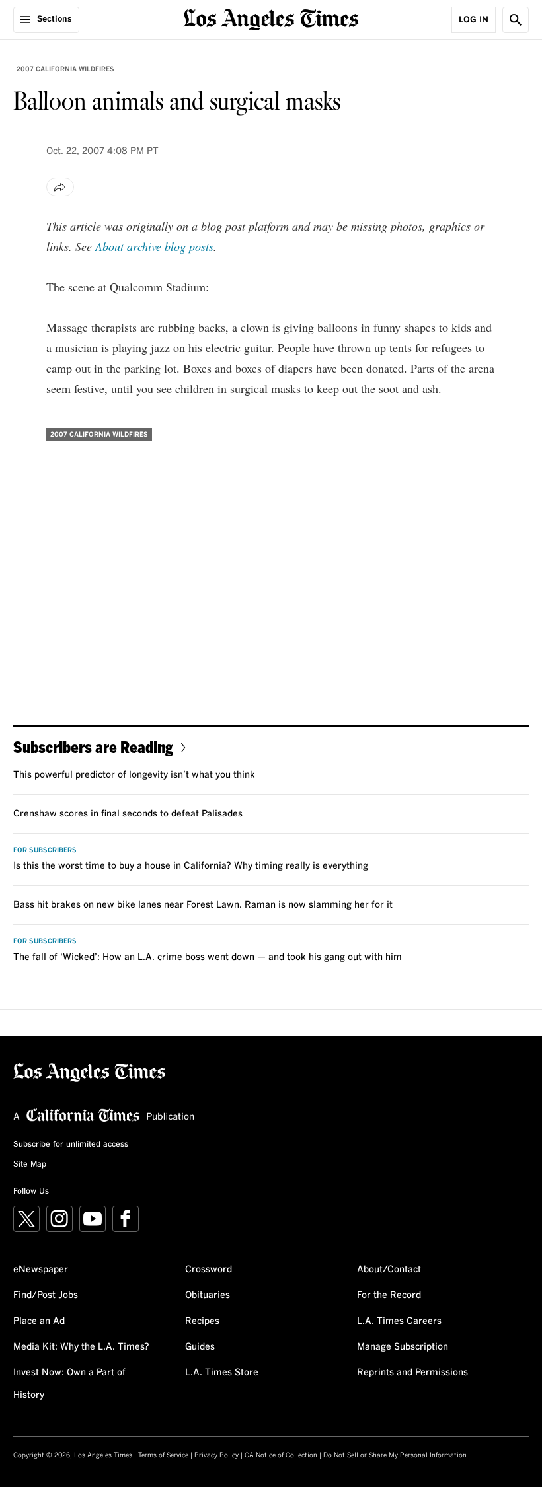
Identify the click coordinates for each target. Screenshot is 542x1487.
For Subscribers (45, 850)
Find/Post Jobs (45, 1295)
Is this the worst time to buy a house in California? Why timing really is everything (190, 866)
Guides (200, 1347)
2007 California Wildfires (65, 69)
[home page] (271, 18)
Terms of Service (163, 1455)
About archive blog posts (154, 246)
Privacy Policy (216, 1455)
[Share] (60, 187)
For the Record (389, 1295)
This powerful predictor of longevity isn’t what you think (134, 775)
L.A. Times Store (221, 1372)
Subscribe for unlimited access (70, 1145)
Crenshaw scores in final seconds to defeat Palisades (128, 813)
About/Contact (389, 1269)
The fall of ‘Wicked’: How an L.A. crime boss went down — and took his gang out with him (207, 957)
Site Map (29, 1165)
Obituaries (207, 1295)
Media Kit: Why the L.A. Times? (81, 1347)
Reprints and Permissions (412, 1372)
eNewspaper (40, 1269)
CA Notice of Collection (281, 1455)
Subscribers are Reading (93, 746)
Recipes (202, 1321)
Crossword (208, 1269)
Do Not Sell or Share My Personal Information (395, 1455)
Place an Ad (39, 1321)
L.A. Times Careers (399, 1321)
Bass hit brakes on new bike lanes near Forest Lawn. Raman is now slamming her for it (203, 905)
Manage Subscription (402, 1347)
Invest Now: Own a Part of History (69, 1384)
